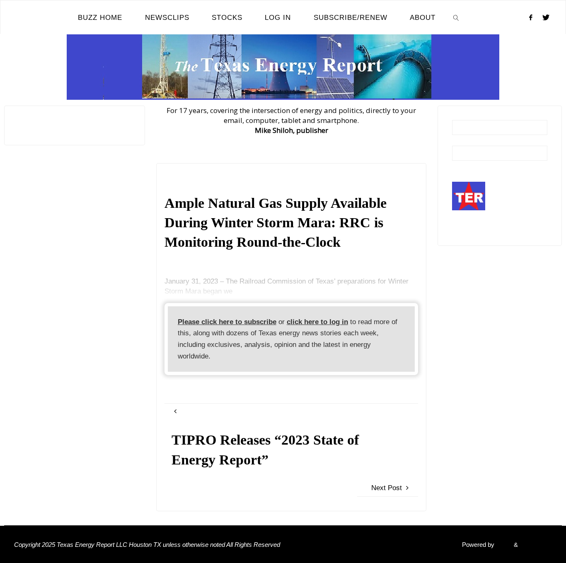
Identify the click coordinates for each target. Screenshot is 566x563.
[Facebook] (530, 17)
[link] (456, 17)
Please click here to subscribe (227, 322)
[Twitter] (545, 17)
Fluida (503, 544)
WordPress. (536, 544)
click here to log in (317, 322)
